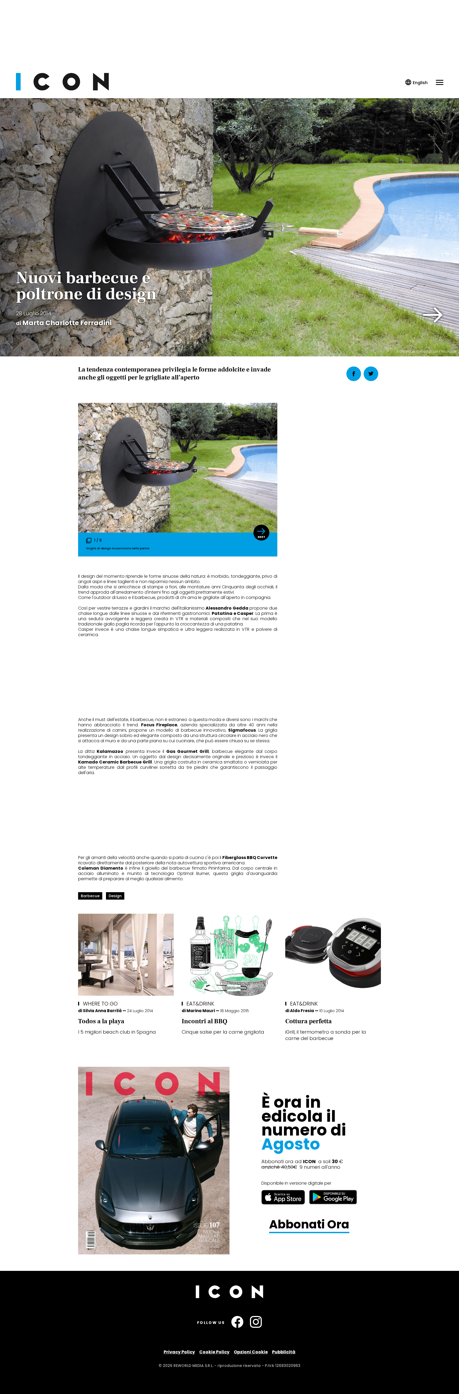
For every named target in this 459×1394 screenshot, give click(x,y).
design (115, 896)
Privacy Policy (179, 1352)
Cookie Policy (214, 1352)
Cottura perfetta (308, 1021)
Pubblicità (283, 1352)
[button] (433, 315)
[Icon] (62, 89)
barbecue (90, 896)
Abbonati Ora (309, 1224)
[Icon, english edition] (416, 82)
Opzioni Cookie (251, 1352)
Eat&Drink (200, 1003)
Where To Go (100, 1003)
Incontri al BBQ (204, 1021)
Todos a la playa (101, 1021)
